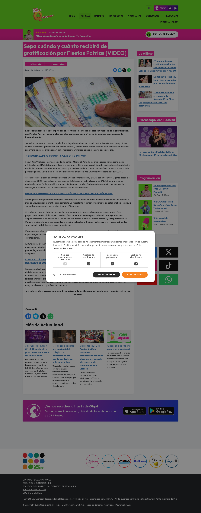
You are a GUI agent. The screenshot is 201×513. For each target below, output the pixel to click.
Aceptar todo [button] (134, 274)
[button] (64, 274)
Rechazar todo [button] (106, 274)
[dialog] (100, 257)
